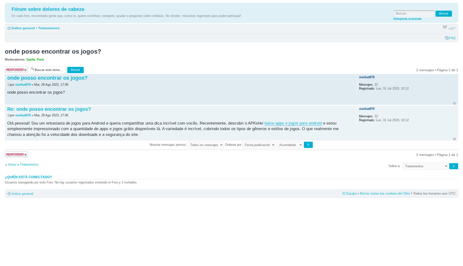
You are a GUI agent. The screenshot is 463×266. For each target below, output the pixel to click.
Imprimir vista (444, 26)
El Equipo (349, 193)
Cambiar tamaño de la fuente (452, 28)
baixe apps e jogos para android (293, 123)
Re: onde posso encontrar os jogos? (49, 109)
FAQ (452, 38)
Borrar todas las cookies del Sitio (385, 193)
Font (40, 59)
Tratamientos (49, 28)
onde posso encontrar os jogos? (53, 51)
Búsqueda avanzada (408, 18)
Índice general (23, 28)
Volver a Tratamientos (23, 164)
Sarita (30, 59)
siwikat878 (23, 84)
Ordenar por (233, 145)
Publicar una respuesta (14, 70)
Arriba (454, 103)
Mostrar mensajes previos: (169, 145)
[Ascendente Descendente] (295, 145)
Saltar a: (395, 166)
